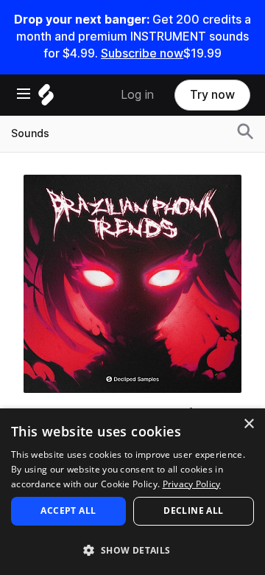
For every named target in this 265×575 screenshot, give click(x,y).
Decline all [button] (193, 510)
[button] (132, 549)
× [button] (248, 424)
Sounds (30, 133)
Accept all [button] (68, 510)
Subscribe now (142, 53)
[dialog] (132, 491)
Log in (137, 95)
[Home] (46, 98)
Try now (212, 95)
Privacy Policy (192, 484)
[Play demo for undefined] (132, 283)
